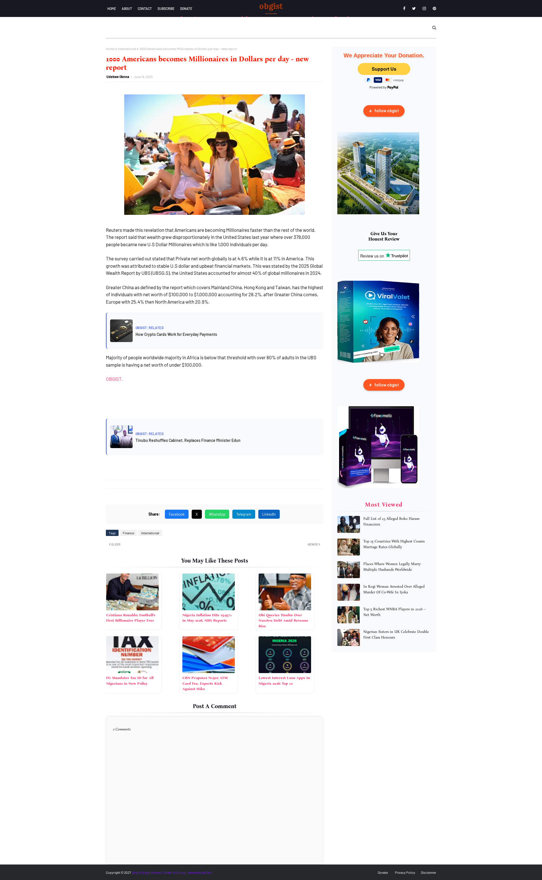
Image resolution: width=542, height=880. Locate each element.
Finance (128, 533)
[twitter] (414, 8)
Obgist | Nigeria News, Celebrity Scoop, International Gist (172, 872)
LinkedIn (269, 514)
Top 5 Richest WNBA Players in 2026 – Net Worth (394, 612)
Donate (186, 8)
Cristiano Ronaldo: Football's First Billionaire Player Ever (130, 618)
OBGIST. (114, 379)
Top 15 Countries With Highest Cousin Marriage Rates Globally (394, 544)
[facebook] (404, 8)
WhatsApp (217, 514)
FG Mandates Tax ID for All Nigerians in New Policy (130, 681)
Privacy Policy (405, 872)
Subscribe (166, 8)
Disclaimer (428, 872)
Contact (145, 8)
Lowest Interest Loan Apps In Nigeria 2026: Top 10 (284, 681)
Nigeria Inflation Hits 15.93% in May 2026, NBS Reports (207, 618)
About (127, 8)
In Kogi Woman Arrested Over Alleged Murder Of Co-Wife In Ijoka (394, 589)
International (127, 49)
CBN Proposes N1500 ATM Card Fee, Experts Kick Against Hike (205, 683)
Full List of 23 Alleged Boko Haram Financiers (391, 521)
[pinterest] (433, 8)
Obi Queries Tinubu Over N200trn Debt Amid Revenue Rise (283, 620)
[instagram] (424, 8)
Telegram (243, 514)
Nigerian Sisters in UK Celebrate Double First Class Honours (396, 634)
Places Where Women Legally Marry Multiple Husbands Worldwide (392, 567)
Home (111, 8)
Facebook (177, 514)
